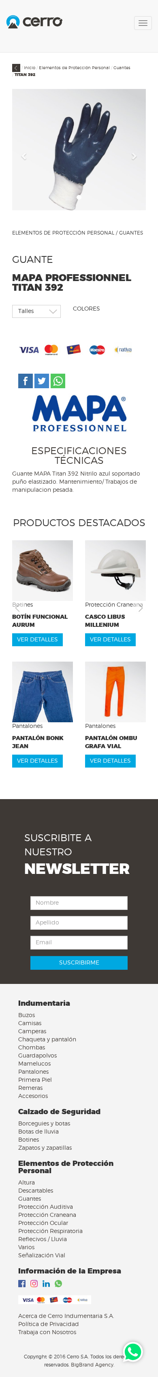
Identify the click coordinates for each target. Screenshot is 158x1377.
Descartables (35, 1191)
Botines (28, 1140)
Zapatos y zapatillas (45, 1148)
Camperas (32, 1031)
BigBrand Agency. (92, 1364)
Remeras (30, 1088)
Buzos (26, 1015)
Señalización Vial (41, 1256)
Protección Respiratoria (50, 1231)
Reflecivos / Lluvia (42, 1239)
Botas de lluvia (38, 1132)
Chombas (31, 1048)
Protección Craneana (47, 1215)
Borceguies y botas (44, 1124)
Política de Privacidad (48, 1324)
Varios (26, 1247)
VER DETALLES (37, 640)
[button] (24, 156)
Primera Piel (35, 1080)
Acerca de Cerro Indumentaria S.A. (66, 1316)
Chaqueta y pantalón (47, 1040)
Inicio (29, 68)
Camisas (29, 1023)
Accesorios (33, 1096)
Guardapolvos (37, 1056)
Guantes (121, 68)
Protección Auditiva (45, 1207)
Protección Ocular (43, 1223)
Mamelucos (34, 1064)
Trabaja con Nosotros (47, 1332)
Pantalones (33, 1072)
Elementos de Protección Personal (74, 68)
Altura (26, 1183)
